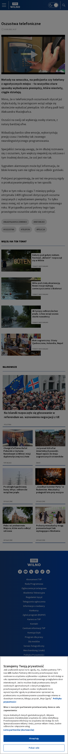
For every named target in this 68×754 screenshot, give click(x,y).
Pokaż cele (34, 747)
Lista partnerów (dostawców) (18, 730)
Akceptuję (34, 738)
